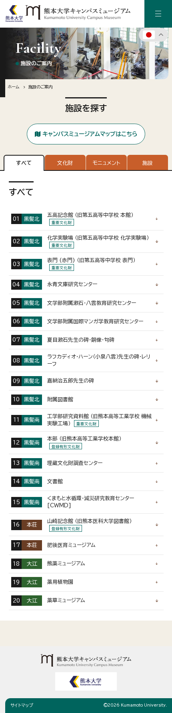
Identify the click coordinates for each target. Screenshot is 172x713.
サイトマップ (21, 705)
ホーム (13, 87)
